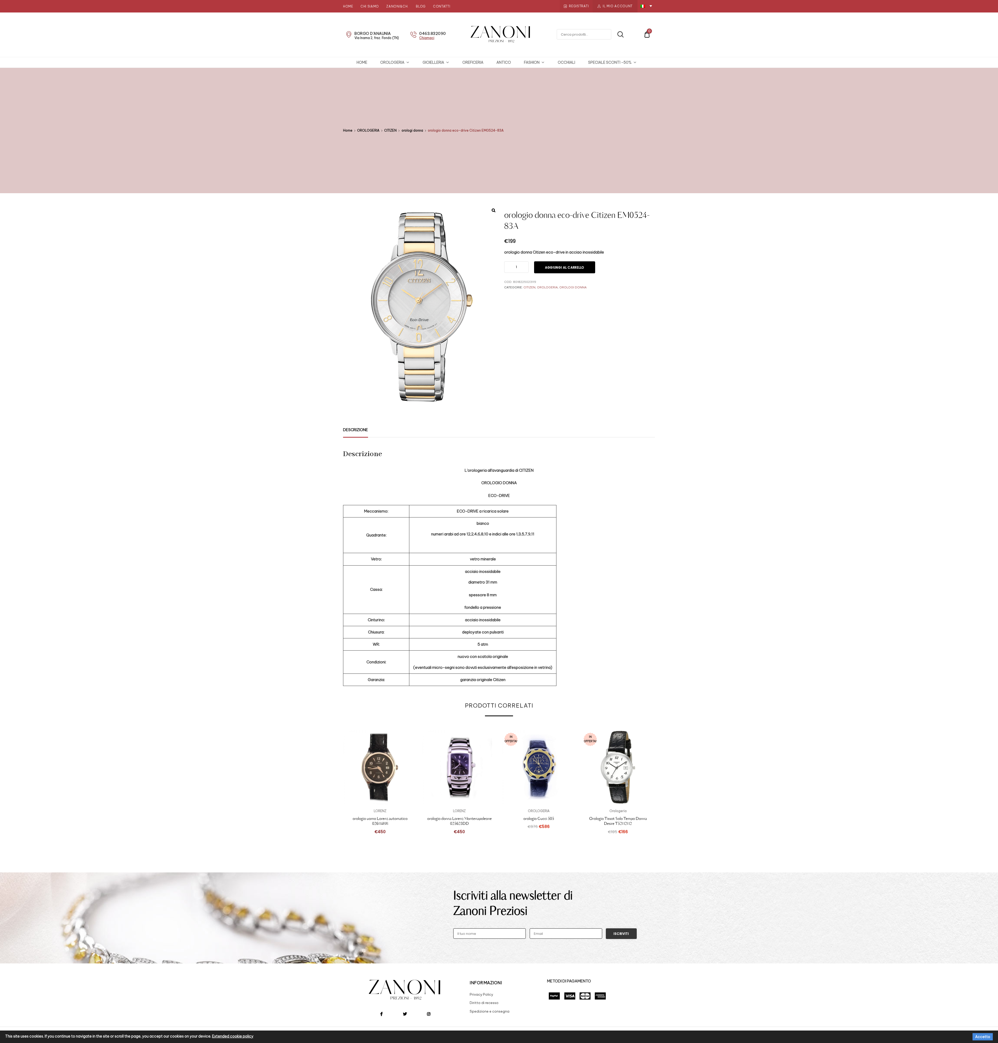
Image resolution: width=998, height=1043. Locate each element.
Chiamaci (426, 38)
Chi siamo (369, 6)
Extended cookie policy (232, 1036)
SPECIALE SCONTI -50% (610, 62)
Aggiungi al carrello (564, 267)
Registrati (579, 6)
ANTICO (503, 62)
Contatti (441, 6)
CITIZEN (390, 130)
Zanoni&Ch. (397, 6)
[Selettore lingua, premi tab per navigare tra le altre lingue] (646, 6)
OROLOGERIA (392, 62)
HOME (362, 62)
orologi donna (412, 130)
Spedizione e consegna (489, 1011)
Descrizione (355, 429)
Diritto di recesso (484, 1003)
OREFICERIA (472, 62)
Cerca (618, 34)
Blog (421, 6)
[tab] (355, 430)
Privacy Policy (481, 994)
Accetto (982, 1036)
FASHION (532, 62)
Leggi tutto (539, 838)
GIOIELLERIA (433, 62)
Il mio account (618, 6)
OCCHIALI (566, 62)
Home (348, 6)
